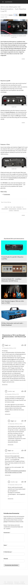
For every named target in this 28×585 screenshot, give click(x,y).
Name (5, 545)
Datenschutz (10, 582)
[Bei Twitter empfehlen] (24, 202)
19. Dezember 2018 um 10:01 (15, 423)
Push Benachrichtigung (19, 583)
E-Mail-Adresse (8, 552)
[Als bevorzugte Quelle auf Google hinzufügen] (22, 15)
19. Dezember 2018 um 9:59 (15, 484)
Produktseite (6, 194)
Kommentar (7, 532)
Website (6, 558)
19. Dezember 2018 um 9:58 (12, 453)
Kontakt (22, 582)
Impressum (16, 582)
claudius (10, 15)
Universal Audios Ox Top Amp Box (17, 177)
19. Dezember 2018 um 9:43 (9, 348)
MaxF (6, 345)
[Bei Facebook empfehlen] (19, 202)
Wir (5, 582)
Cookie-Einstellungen (8, 583)
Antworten (5, 384)
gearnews (8, 2)
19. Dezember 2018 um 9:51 (12, 394)
